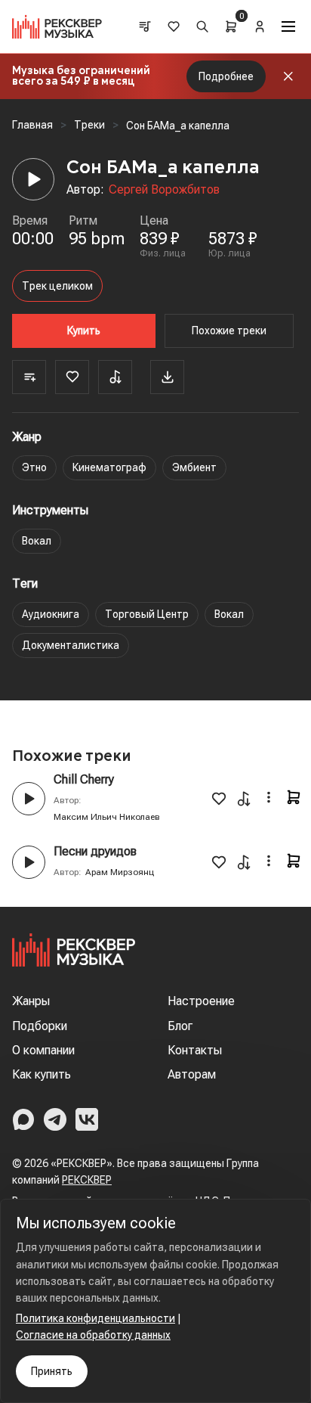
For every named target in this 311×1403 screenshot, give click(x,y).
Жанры (31, 1001)
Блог (180, 1026)
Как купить (41, 1074)
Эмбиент (194, 467)
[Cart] (231, 26)
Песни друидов (95, 851)
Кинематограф (109, 467)
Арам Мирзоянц (119, 872)
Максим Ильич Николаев (107, 817)
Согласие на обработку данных (93, 1335)
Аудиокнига (50, 614)
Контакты (195, 1050)
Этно (34, 467)
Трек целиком (57, 286)
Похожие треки (229, 330)
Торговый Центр (147, 614)
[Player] (33, 179)
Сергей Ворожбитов (164, 189)
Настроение (201, 1001)
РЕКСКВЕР (87, 1180)
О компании (43, 1050)
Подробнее (226, 76)
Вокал (36, 541)
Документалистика (70, 645)
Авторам (192, 1074)
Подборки (39, 1026)
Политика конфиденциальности (95, 1318)
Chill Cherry (84, 779)
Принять (51, 1371)
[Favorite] (72, 377)
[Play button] (28, 798)
